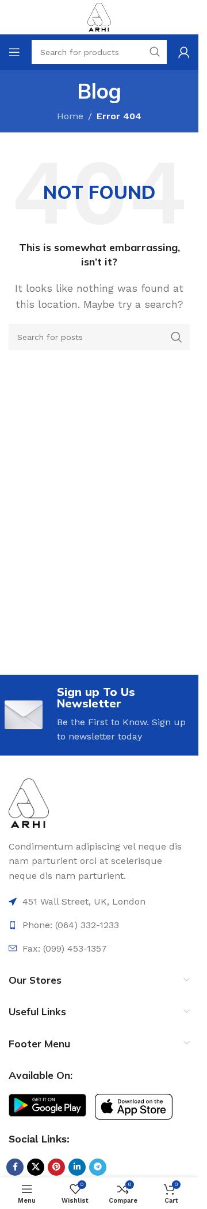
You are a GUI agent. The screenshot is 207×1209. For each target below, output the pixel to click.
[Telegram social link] (97, 1167)
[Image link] (29, 802)
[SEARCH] (176, 337)
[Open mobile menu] (14, 52)
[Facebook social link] (15, 1167)
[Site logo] (99, 16)
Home (70, 116)
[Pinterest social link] (56, 1167)
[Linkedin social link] (77, 1167)
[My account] (183, 52)
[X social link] (35, 1167)
